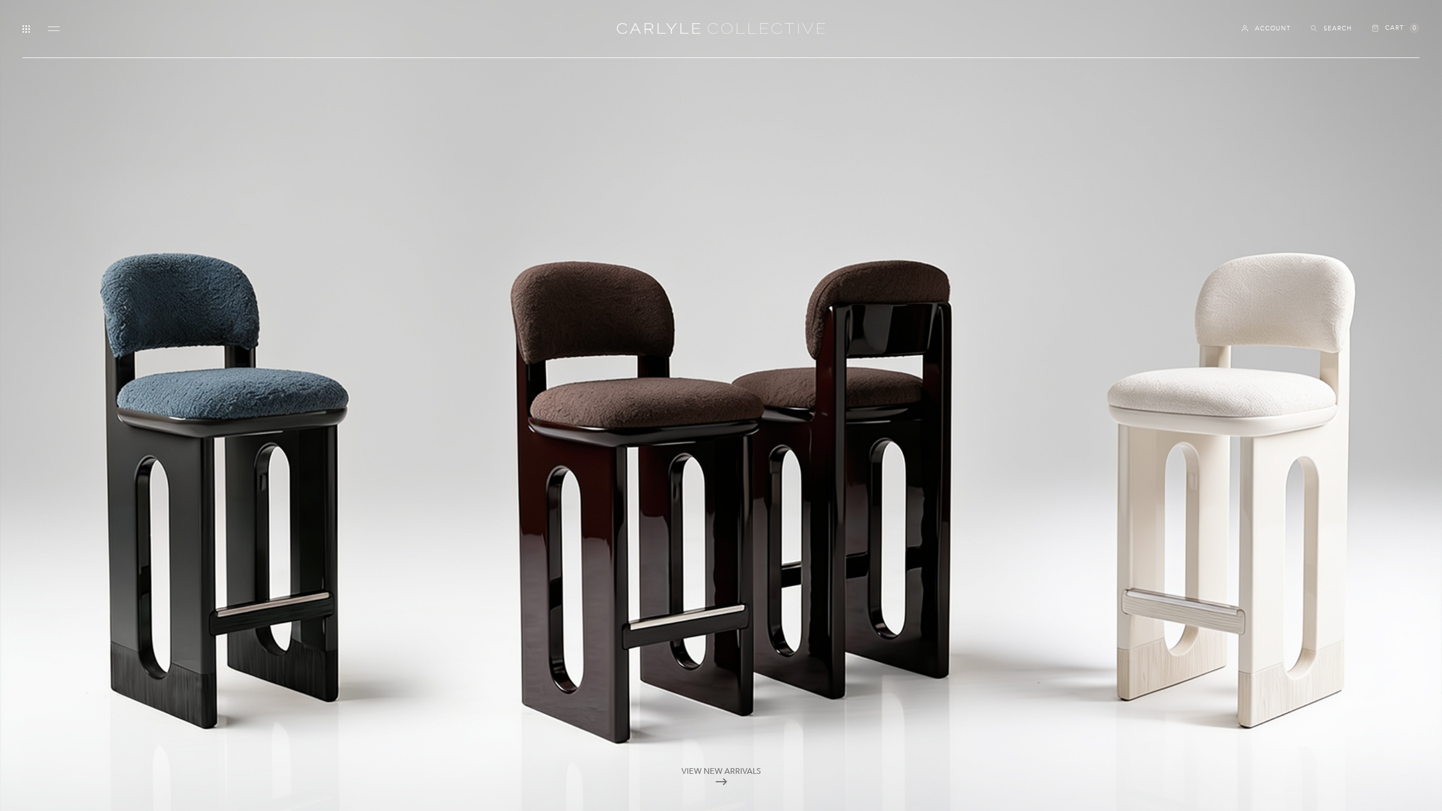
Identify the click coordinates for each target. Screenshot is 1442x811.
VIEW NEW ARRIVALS (721, 771)
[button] (1395, 28)
